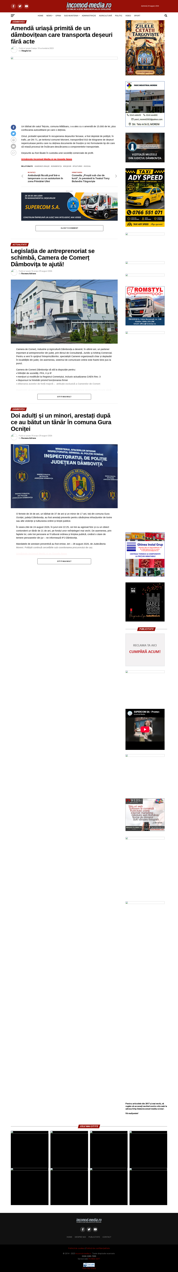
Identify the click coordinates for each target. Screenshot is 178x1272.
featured (78, 166)
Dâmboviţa (57, 166)
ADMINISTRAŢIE (89, 16)
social (88, 166)
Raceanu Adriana (28, 274)
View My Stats (89, 1268)
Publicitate (94, 1237)
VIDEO (128, 16)
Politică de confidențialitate (98, 1248)
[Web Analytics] (89, 1266)
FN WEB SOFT (94, 1259)
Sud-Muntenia (71, 16)
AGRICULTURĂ (105, 16)
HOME (40, 16)
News (49, 16)
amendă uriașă (43, 166)
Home (69, 1237)
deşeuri (67, 166)
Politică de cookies (76, 1248)
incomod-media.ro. (84, 1253)
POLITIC (118, 16)
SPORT (137, 16)
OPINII (58, 16)
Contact (107, 1237)
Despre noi (80, 1237)
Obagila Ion (26, 51)
